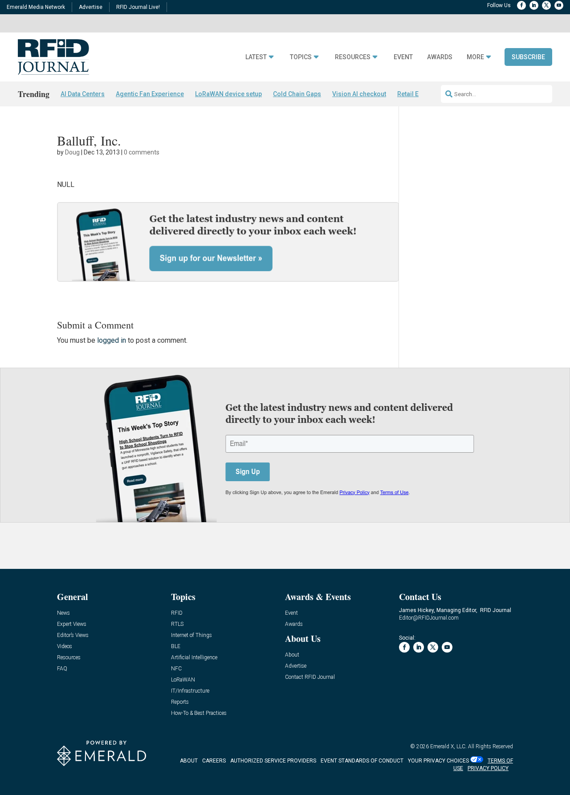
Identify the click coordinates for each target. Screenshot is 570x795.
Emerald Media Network (36, 7)
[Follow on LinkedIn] (533, 5)
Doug (72, 152)
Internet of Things (191, 635)
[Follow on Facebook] (521, 5)
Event (403, 57)
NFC (176, 669)
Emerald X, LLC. (448, 746)
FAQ (62, 669)
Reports (180, 702)
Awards (439, 57)
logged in (111, 340)
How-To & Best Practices (199, 713)
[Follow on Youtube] (558, 5)
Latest (256, 57)
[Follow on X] (546, 5)
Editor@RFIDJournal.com (429, 618)
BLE (175, 646)
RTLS (177, 624)
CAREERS (214, 761)
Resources (352, 57)
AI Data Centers (83, 93)
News (63, 613)
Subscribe (528, 57)
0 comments (141, 152)
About (292, 655)
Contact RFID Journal (310, 677)
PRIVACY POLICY (488, 768)
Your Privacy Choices (438, 761)
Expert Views (71, 624)
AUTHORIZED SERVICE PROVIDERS (273, 761)
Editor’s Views (73, 635)
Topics (301, 57)
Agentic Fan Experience (150, 93)
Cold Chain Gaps (297, 93)
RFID (177, 613)
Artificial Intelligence (194, 658)
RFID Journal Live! (138, 7)
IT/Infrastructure (190, 691)
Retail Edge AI (417, 93)
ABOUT (189, 761)
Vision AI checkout (359, 93)
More (475, 57)
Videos (64, 646)
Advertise (90, 7)
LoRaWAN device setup (228, 93)
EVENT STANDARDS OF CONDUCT (362, 761)
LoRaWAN (183, 680)
